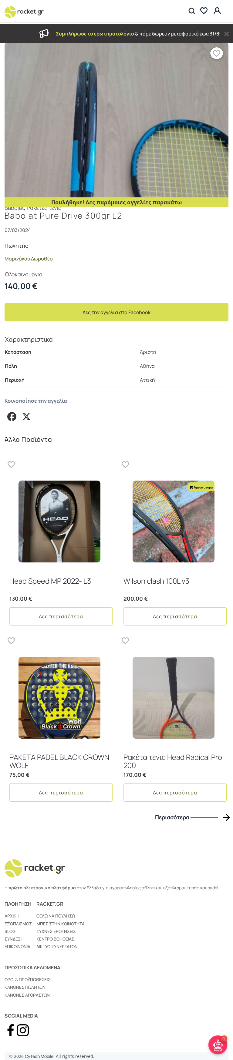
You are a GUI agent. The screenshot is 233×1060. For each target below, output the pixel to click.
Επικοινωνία (17, 946)
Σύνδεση (14, 939)
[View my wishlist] (204, 11)
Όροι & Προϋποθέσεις (27, 979)
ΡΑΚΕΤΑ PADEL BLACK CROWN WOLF (59, 761)
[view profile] (218, 11)
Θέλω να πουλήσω (55, 916)
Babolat (14, 207)
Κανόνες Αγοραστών (27, 995)
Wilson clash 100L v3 (156, 581)
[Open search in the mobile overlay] (191, 11)
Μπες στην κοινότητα (60, 924)
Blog (10, 931)
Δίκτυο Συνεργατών (57, 946)
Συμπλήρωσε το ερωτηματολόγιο (95, 33)
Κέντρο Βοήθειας (55, 939)
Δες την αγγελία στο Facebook (116, 312)
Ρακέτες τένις (44, 207)
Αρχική (12, 916)
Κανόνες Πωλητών (25, 987)
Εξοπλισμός (18, 924)
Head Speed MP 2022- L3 (50, 581)
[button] (216, 53)
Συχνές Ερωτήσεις (56, 931)
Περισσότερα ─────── (186, 817)
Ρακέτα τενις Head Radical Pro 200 (172, 761)
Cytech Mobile (39, 1056)
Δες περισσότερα (61, 616)
